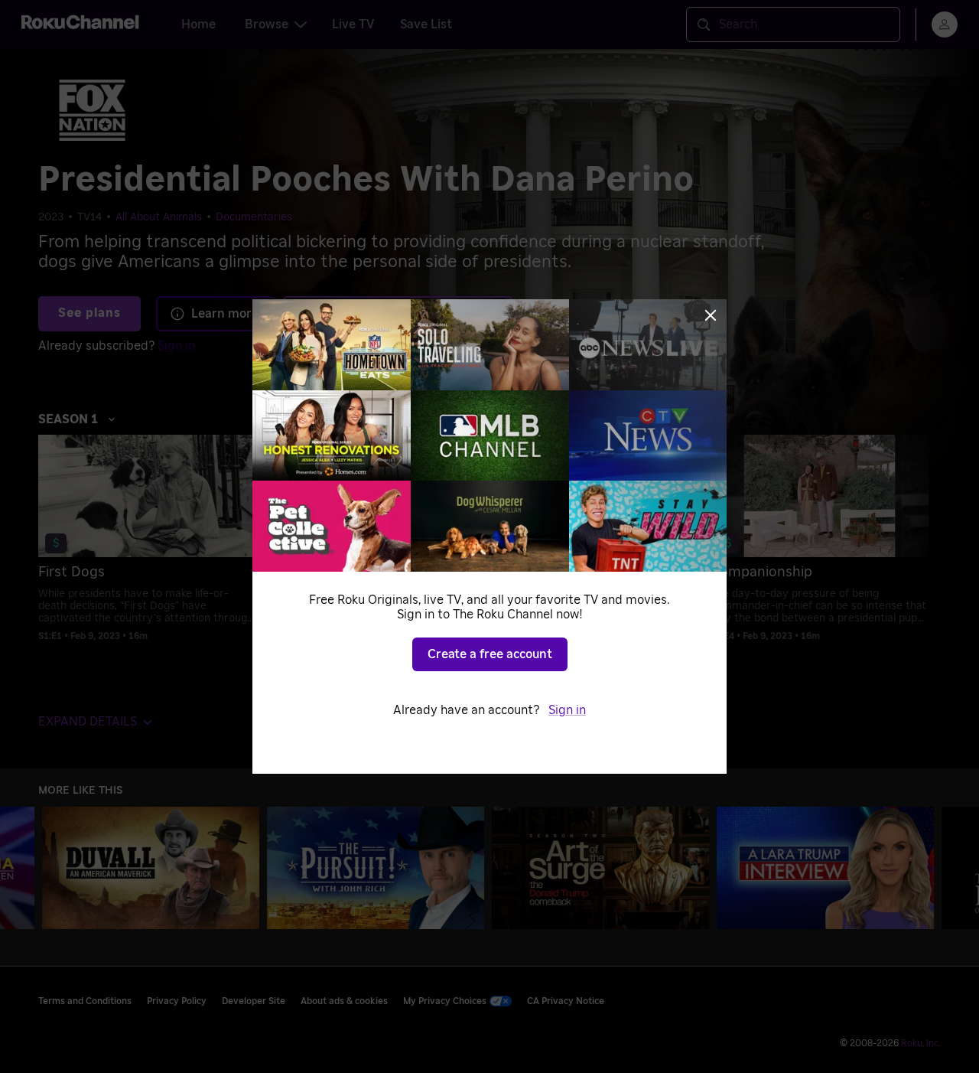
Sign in (567, 710)
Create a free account (490, 654)
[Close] (710, 315)
